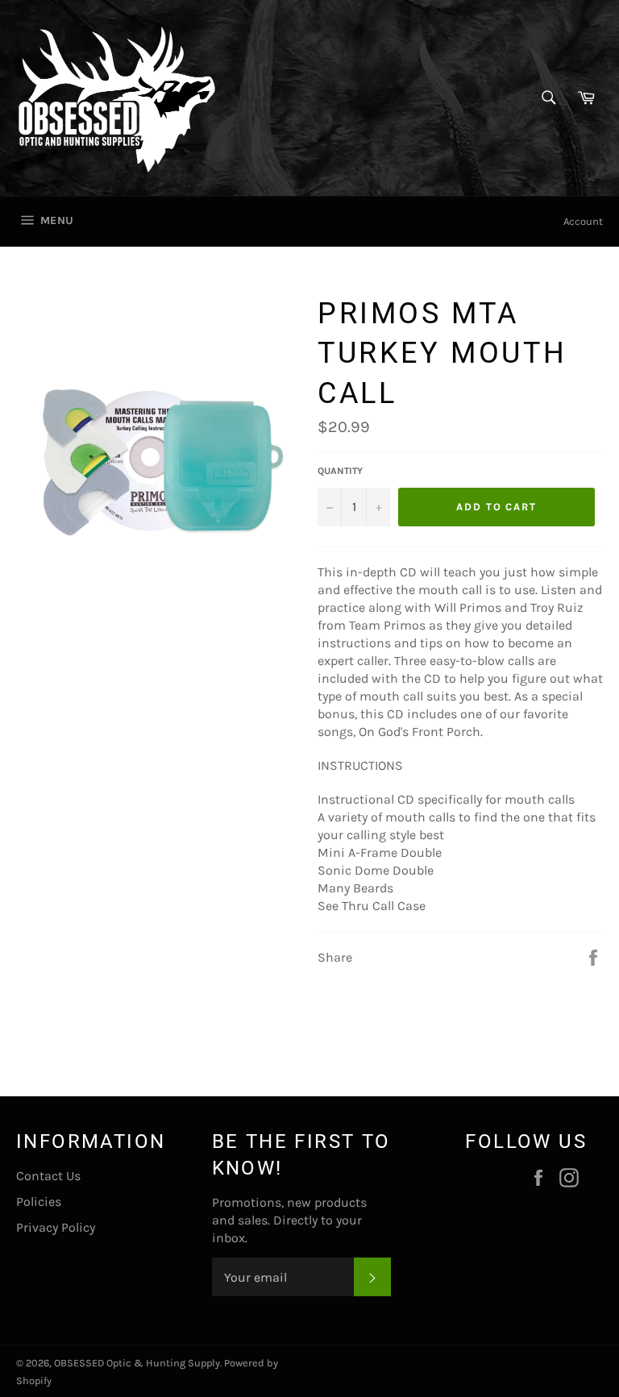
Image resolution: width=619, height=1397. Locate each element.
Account (583, 221)
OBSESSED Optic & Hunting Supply (137, 1363)
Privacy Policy (55, 1227)
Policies (38, 1201)
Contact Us (48, 1175)
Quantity (340, 470)
